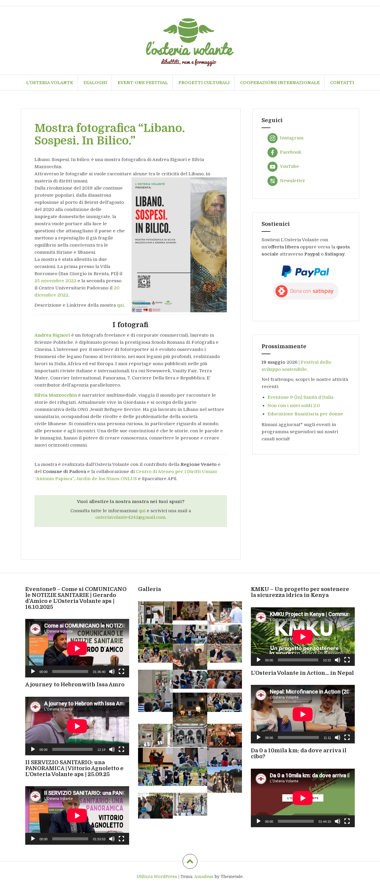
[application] (77, 648)
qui (120, 305)
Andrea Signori (52, 335)
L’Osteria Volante (49, 82)
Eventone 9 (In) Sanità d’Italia (300, 397)
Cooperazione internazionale (280, 82)
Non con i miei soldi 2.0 (293, 405)
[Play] (33, 671)
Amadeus (203, 876)
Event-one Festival (143, 82)
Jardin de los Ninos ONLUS (106, 478)
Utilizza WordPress (157, 876)
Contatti (342, 82)
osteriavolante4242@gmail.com (130, 517)
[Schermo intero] (121, 671)
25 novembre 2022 (55, 280)
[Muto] (112, 671)
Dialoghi (95, 82)
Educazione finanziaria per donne (305, 414)
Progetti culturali (204, 82)
